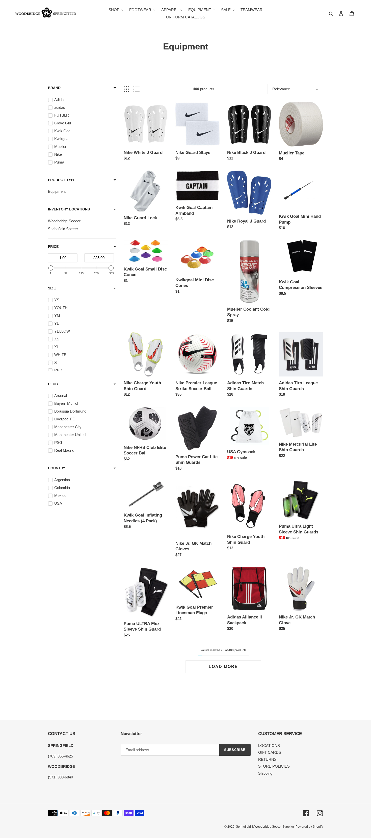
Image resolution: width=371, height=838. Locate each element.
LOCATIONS (269, 745)
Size (52, 288)
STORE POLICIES (274, 766)
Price (53, 247)
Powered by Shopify (309, 826)
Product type (61, 180)
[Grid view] (126, 89)
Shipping (265, 773)
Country (56, 468)
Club (53, 384)
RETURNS (267, 759)
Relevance (281, 89)
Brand (54, 88)
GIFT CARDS (269, 752)
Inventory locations (69, 209)
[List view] (136, 89)
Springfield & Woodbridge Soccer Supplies (265, 826)
